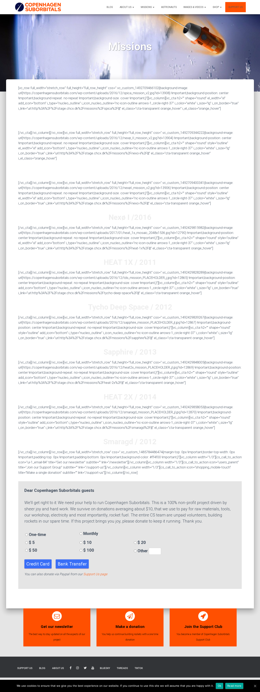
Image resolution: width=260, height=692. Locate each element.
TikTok (139, 668)
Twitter (85, 668)
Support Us (235, 7)
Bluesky (105, 668)
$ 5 (31, 542)
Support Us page (95, 574)
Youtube (92, 668)
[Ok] (255, 686)
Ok (219, 685)
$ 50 (32, 550)
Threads (122, 668)
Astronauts (169, 7)
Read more (234, 685)
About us (126, 7)
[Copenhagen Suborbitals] (37, 7)
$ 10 (87, 542)
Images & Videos (193, 7)
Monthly (90, 533)
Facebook (71, 668)
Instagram (77, 668)
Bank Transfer (72, 563)
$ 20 (141, 542)
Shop (216, 7)
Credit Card (38, 563)
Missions (146, 7)
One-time (37, 534)
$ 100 (88, 550)
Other (142, 550)
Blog (110, 7)
